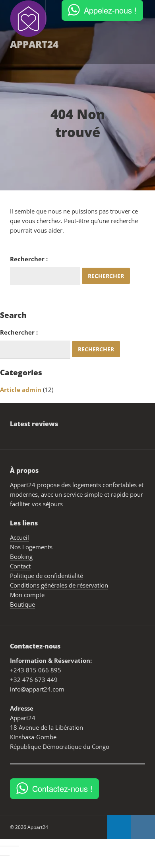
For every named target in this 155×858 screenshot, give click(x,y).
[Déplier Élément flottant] (117, 842)
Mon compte (27, 595)
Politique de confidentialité (46, 576)
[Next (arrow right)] (7, 855)
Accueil (12, 44)
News (51, 84)
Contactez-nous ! (62, 788)
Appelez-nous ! (110, 10)
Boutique (22, 604)
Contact (13, 84)
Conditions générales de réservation (59, 585)
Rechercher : (29, 259)
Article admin (20, 390)
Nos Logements (64, 44)
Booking (117, 44)
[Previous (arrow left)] (2, 855)
